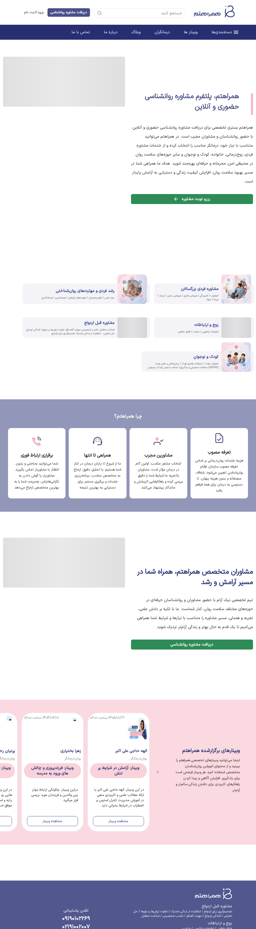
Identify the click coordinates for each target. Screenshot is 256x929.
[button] (142, 13)
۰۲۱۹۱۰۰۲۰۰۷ (76, 869)
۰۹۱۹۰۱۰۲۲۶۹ (76, 861)
